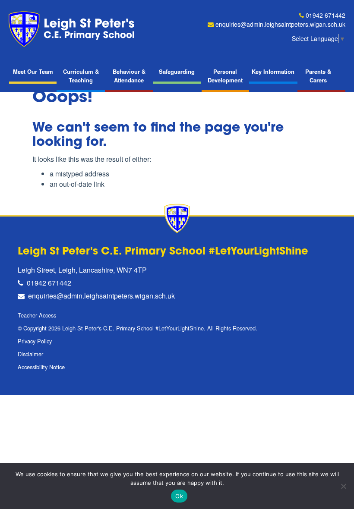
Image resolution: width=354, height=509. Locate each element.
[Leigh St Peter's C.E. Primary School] (73, 29)
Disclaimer (30, 354)
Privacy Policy (35, 341)
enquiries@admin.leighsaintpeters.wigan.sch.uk (280, 24)
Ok (179, 496)
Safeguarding (177, 71)
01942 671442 (325, 15)
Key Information (273, 71)
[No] (343, 486)
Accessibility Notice (41, 367)
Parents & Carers (318, 75)
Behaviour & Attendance (129, 75)
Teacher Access (37, 315)
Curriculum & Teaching (81, 75)
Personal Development (225, 75)
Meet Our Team (33, 71)
